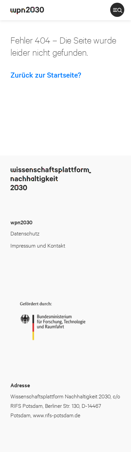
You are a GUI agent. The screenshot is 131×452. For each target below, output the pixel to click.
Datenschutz (24, 232)
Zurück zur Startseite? (45, 74)
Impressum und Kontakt (37, 245)
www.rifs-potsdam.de (56, 414)
